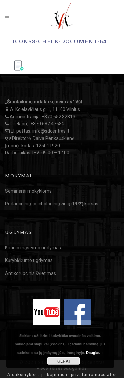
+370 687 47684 (47, 123)
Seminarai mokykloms (28, 191)
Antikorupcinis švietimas (30, 273)
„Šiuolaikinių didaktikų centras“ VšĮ (43, 101)
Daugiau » (94, 352)
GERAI (63, 361)
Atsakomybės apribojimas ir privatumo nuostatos (62, 374)
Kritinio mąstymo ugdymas (33, 247)
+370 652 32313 (58, 116)
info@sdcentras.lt (50, 131)
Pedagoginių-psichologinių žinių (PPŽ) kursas (51, 203)
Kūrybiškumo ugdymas (29, 260)
